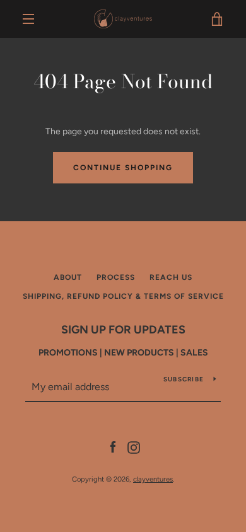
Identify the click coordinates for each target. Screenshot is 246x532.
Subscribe (183, 379)
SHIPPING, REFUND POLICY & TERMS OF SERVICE (123, 296)
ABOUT (68, 277)
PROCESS (116, 277)
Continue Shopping (123, 167)
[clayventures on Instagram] (133, 446)
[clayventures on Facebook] (113, 446)
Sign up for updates (123, 330)
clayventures (153, 479)
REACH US (170, 277)
